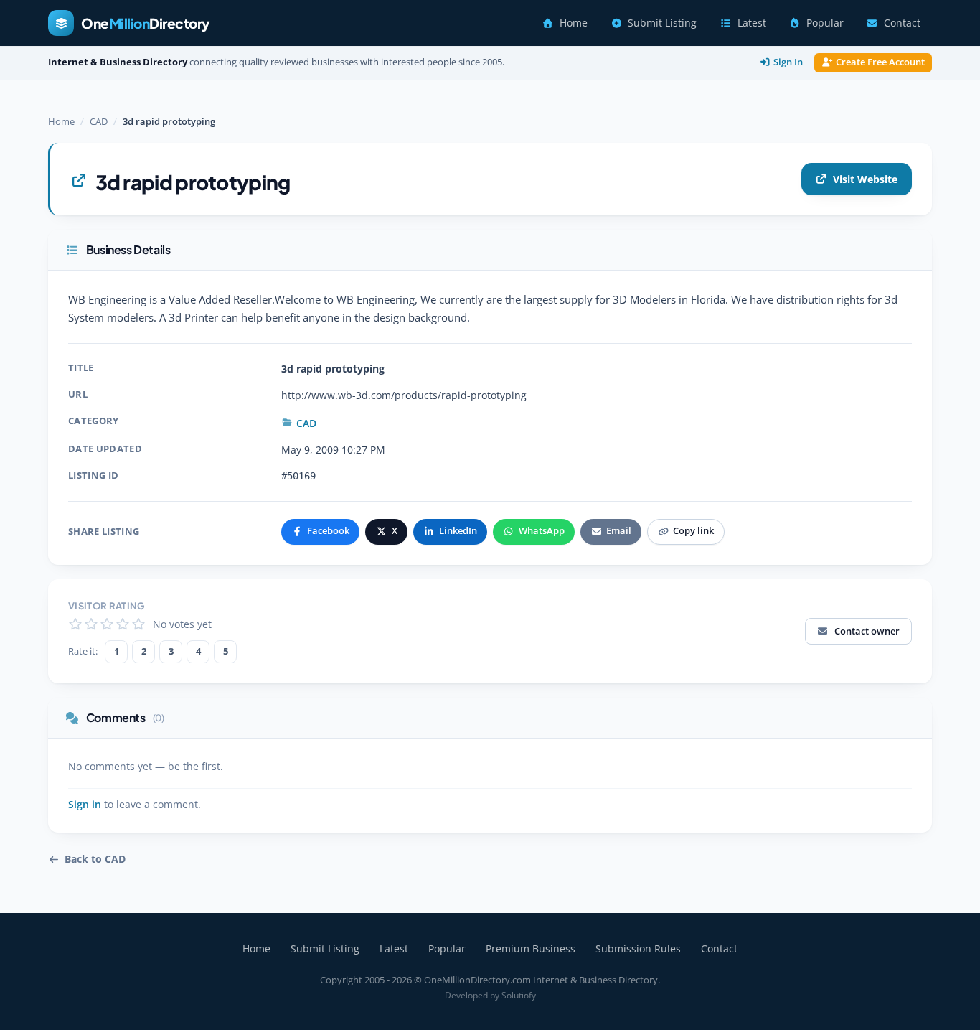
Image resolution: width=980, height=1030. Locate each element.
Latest (752, 23)
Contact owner (867, 630)
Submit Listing (662, 23)
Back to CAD (95, 859)
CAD (99, 121)
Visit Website (865, 179)
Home (574, 23)
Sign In (788, 62)
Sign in (84, 804)
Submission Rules (638, 948)
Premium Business (530, 948)
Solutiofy (518, 995)
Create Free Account (880, 62)
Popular (825, 23)
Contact (902, 23)
